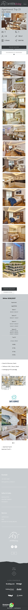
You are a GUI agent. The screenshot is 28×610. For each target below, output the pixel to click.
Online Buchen (14, 47)
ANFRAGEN (17, 608)
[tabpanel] (14, 423)
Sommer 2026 (8, 292)
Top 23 (14, 337)
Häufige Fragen (7, 499)
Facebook (5, 502)
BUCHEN (9, 608)
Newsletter (5, 497)
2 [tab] (15, 443)
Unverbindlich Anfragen (14, 52)
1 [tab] (13, 443)
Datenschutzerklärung (9, 521)
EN (14, 553)
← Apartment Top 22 (7, 447)
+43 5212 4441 (6, 479)
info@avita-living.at (8, 482)
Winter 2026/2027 (9, 289)
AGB (3, 519)
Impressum (5, 517)
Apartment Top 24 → (7, 449)
